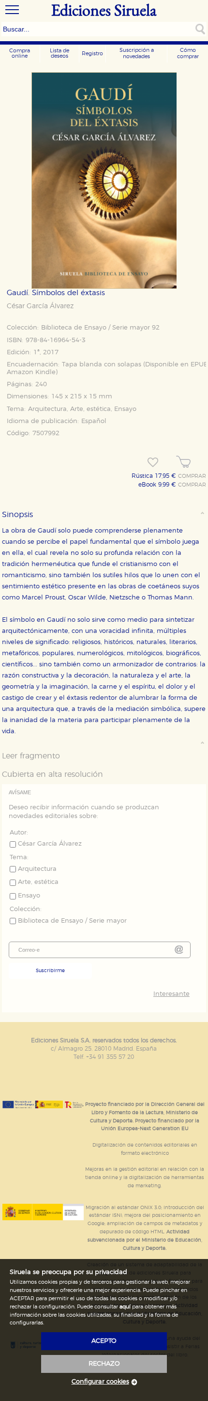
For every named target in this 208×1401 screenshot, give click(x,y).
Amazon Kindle (31, 372)
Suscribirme (50, 970)
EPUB (199, 365)
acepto (104, 1341)
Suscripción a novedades (136, 53)
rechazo (104, 1364)
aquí (125, 1306)
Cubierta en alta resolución (52, 774)
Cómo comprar (188, 53)
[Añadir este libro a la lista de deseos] (153, 462)
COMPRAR (192, 476)
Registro (92, 53)
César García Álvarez (40, 306)
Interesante (171, 994)
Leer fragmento (31, 756)
